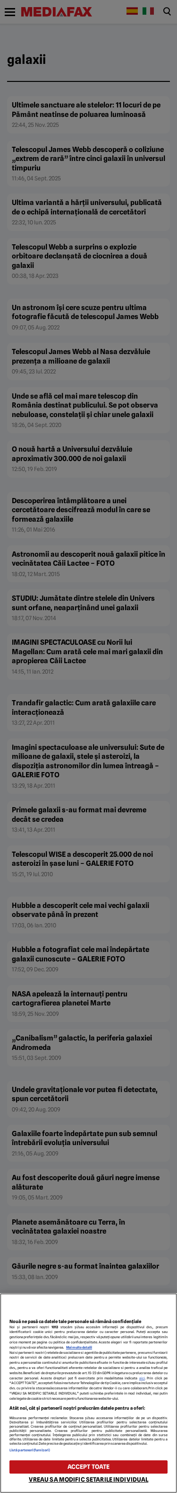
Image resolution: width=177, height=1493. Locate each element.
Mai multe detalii (79, 1347)
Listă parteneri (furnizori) (29, 1450)
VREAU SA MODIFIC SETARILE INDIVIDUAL (89, 1479)
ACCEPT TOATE (88, 1466)
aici (142, 1378)
